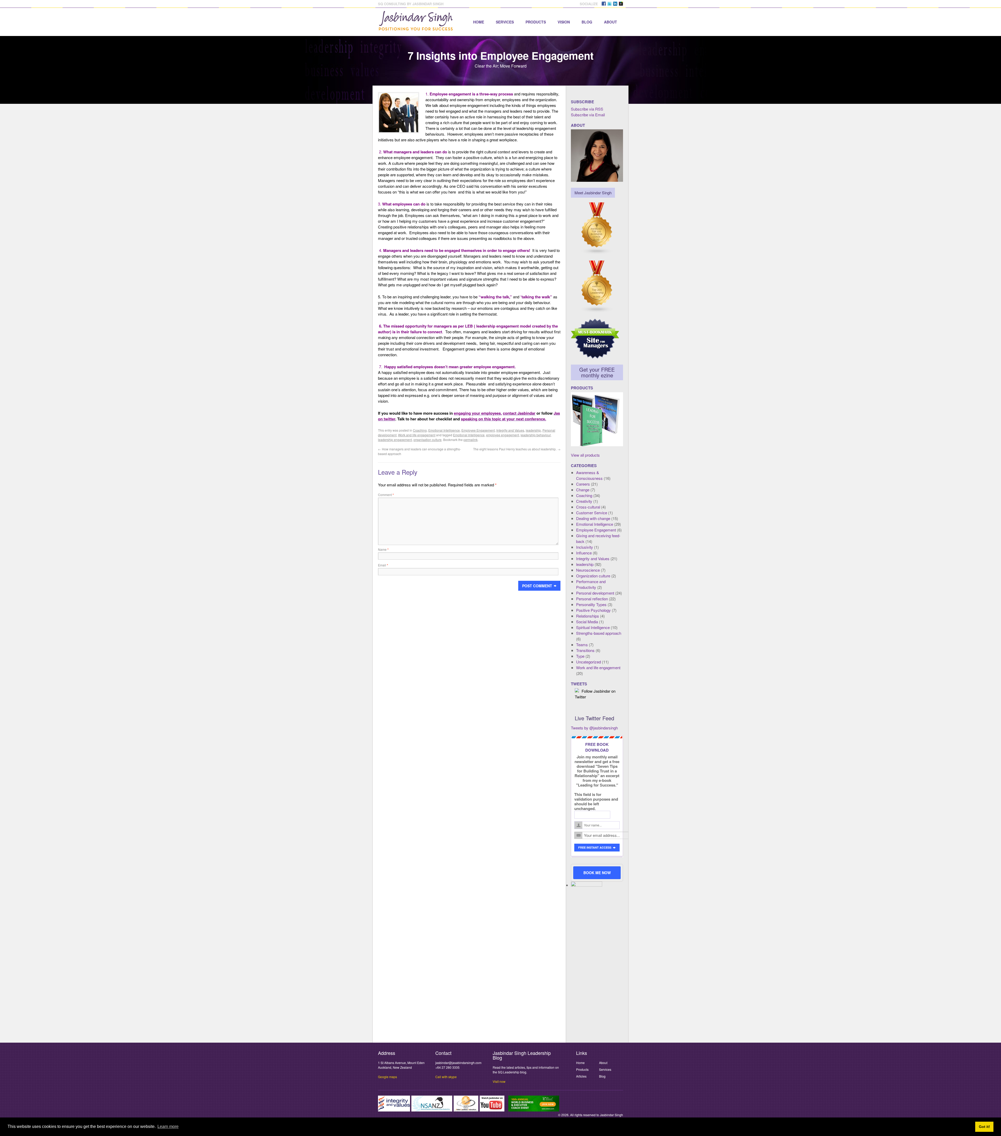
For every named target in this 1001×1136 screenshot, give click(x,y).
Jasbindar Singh (611, 1115)
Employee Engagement (478, 430)
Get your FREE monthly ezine (597, 372)
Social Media (587, 621)
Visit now (499, 1081)
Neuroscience (588, 570)
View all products (585, 455)
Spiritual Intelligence (593, 627)
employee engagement (502, 435)
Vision (564, 22)
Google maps (387, 1076)
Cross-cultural (588, 507)
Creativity (584, 501)
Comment (386, 494)
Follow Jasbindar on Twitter (595, 693)
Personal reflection (592, 598)
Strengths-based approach (598, 633)
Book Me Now (597, 872)
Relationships (587, 616)
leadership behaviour (536, 435)
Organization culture (593, 575)
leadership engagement (395, 439)
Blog (587, 22)
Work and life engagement (416, 435)
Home (478, 22)
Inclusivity (584, 547)
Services (505, 22)
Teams (582, 644)
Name (383, 549)
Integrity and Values (510, 430)
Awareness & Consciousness (589, 475)
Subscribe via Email (588, 114)
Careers (583, 484)
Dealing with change (593, 518)
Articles (581, 1076)
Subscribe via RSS (587, 109)
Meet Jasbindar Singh (593, 192)
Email (383, 565)
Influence (584, 552)
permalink (470, 439)
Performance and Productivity (591, 584)
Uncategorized (588, 661)
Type (580, 656)
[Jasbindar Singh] (416, 28)
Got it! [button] (984, 1127)
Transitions (585, 650)
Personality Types (591, 604)
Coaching (420, 430)
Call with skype (446, 1076)
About (610, 22)
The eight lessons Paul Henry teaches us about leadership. (516, 449)
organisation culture (427, 439)
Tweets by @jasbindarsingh (594, 727)
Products (536, 22)
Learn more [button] (168, 1126)
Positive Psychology (593, 610)
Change (582, 489)
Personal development (595, 593)
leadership (533, 430)
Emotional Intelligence (444, 430)
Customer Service (591, 512)
